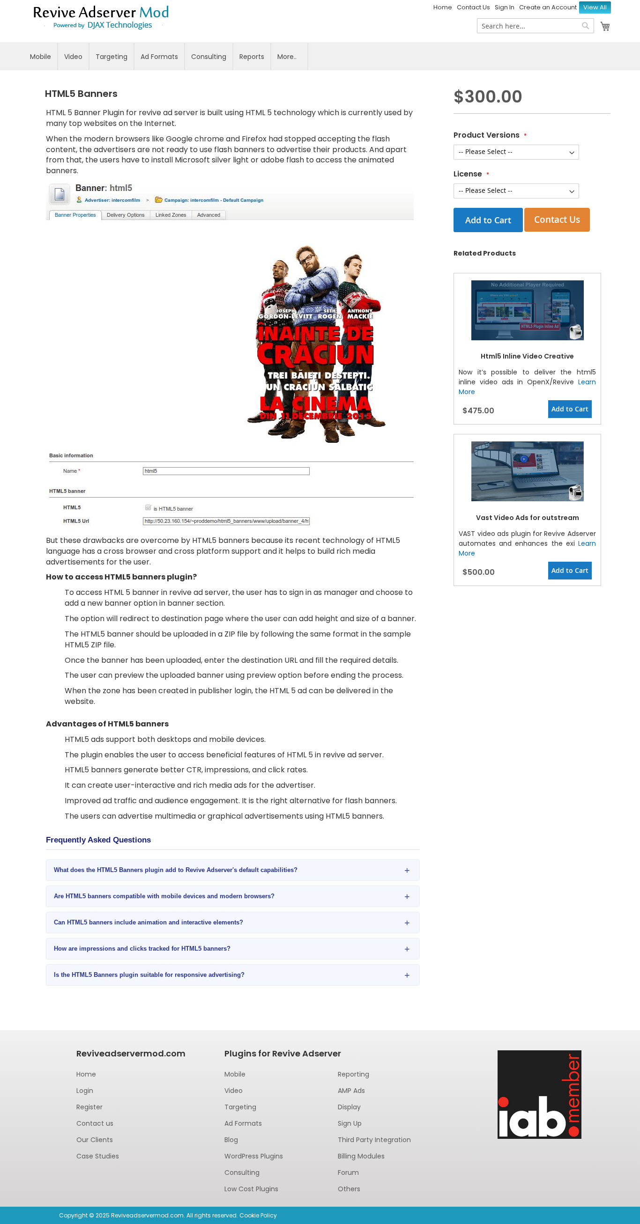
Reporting (353, 1074)
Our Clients (94, 1139)
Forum (348, 1172)
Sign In (504, 7)
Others (349, 1189)
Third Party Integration (374, 1139)
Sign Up (350, 1123)
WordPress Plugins (253, 1156)
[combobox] (535, 25)
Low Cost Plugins (251, 1189)
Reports (251, 56)
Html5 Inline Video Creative (527, 356)
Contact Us (473, 7)
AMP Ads (351, 1090)
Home (442, 7)
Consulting (208, 56)
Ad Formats (159, 56)
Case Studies (97, 1156)
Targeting (111, 56)
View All (595, 7)
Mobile (40, 56)
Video (73, 56)
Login (84, 1090)
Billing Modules (361, 1156)
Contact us (94, 1123)
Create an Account (548, 7)
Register (89, 1107)
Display (349, 1107)
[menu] (320, 56)
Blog (231, 1139)
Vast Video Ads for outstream (527, 517)
